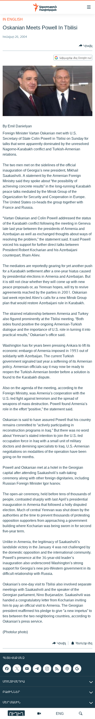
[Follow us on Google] (77, 668)
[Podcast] (67, 668)
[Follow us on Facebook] (7, 668)
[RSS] (57, 668)
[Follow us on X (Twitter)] (17, 668)
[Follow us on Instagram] (47, 668)
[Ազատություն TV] (39, 713)
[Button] (85, 45)
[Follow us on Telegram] (37, 668)
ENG (60, 713)
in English (13, 19)
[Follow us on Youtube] (27, 668)
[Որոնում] (80, 713)
